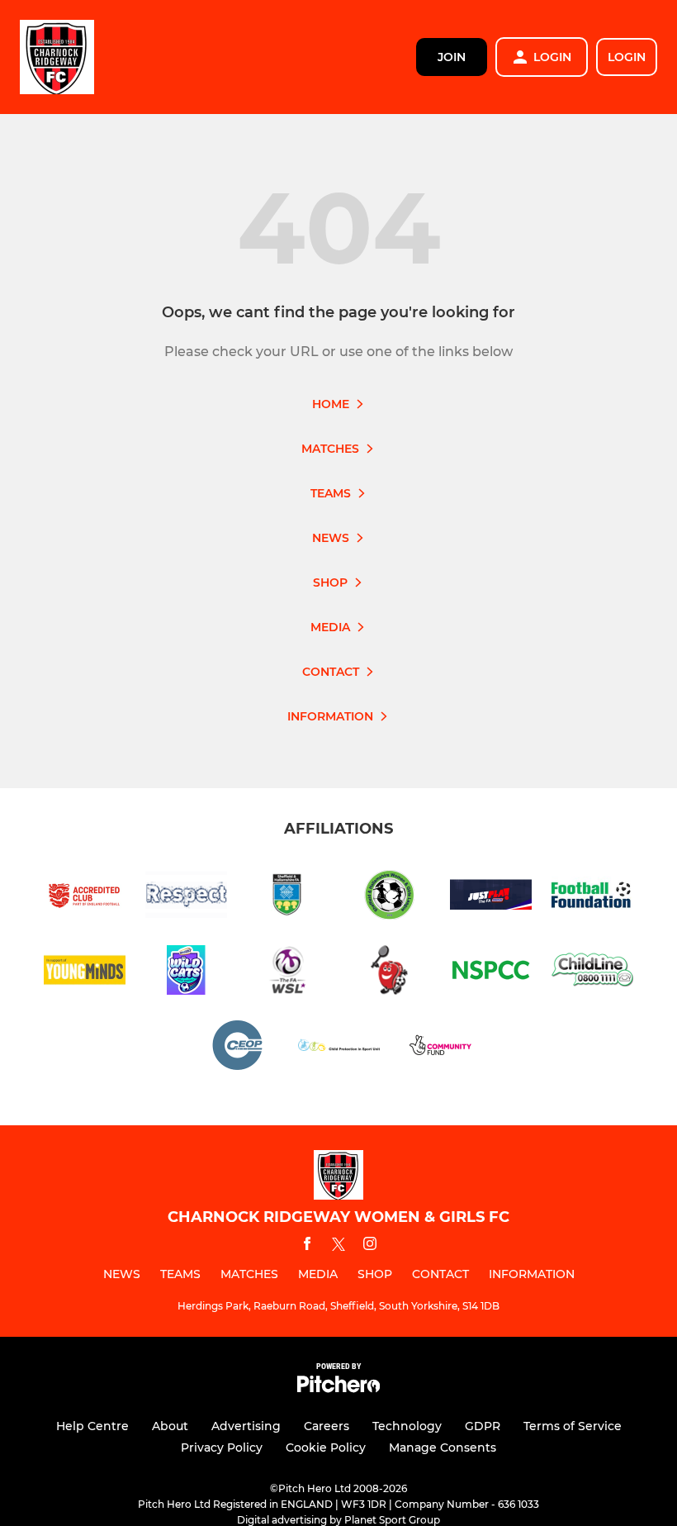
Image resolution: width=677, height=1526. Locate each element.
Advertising (246, 1426)
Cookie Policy (326, 1447)
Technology (407, 1426)
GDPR (482, 1426)
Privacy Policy (222, 1447)
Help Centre (92, 1426)
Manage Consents (442, 1447)
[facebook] (307, 1246)
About (170, 1426)
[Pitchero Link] (338, 1388)
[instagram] (370, 1246)
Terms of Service (572, 1426)
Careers (326, 1426)
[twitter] (338, 1247)
